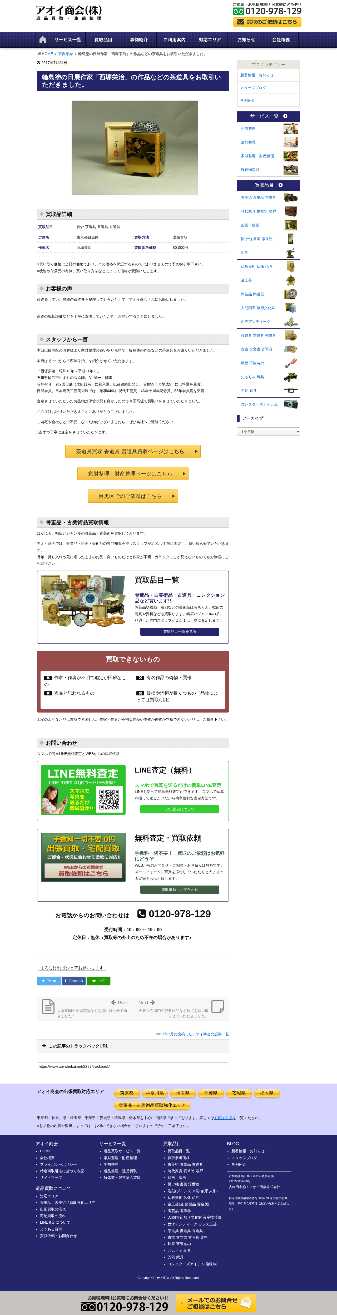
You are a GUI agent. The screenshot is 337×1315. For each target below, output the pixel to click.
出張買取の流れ (53, 1209)
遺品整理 (248, 142)
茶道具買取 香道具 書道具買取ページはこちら (130, 451)
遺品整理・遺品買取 (120, 1171)
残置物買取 (250, 169)
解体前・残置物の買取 (122, 1177)
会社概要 (47, 1158)
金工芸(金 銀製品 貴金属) (188, 1204)
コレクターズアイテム (259, 404)
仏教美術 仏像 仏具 (256, 266)
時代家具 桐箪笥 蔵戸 (258, 211)
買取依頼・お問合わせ (179, 889)
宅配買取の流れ (53, 1216)
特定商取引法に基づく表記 (62, 1171)
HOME (47, 54)
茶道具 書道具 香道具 (258, 335)
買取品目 (264, 185)
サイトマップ (51, 1177)
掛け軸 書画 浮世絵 (256, 239)
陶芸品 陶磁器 (252, 294)
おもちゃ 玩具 (252, 377)
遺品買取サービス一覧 (122, 1151)
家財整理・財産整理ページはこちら (130, 474)
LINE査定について (180, 809)
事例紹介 (65, 54)
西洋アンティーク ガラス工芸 (192, 1224)
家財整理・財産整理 (257, 156)
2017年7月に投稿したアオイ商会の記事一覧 (192, 1034)
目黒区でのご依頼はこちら (130, 496)
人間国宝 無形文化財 (258, 308)
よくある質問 (51, 1229)
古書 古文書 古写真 (256, 349)
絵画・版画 (250, 225)
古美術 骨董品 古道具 (258, 197)
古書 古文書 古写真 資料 (188, 1237)
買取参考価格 (179, 1158)
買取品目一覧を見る (179, 631)
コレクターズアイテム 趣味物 (192, 1264)
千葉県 (210, 1093)
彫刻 (244, 252)
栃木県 (267, 1093)
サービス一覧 (264, 116)
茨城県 (239, 1093)
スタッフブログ (253, 88)
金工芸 (246, 280)
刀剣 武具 (249, 390)
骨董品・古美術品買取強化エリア (152, 1105)
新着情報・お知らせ (257, 75)
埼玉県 (183, 1093)
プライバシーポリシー (58, 1164)
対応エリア (223, 1118)
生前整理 (248, 128)
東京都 (126, 1093)
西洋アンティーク (255, 321)
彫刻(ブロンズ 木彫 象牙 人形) (193, 1191)
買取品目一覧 (179, 1151)
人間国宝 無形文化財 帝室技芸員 (194, 1217)
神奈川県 (155, 1093)
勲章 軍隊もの (252, 363)
